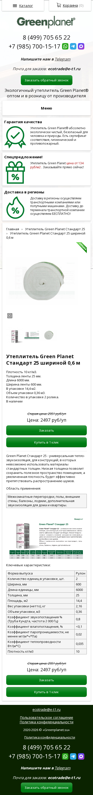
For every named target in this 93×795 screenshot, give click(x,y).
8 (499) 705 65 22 (46, 37)
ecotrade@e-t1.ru (46, 709)
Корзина (70, 5)
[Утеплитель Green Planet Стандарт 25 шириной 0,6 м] (42, 280)
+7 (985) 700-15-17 (35, 46)
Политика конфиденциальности (46, 722)
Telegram (62, 59)
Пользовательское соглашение (46, 717)
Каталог (26, 5)
